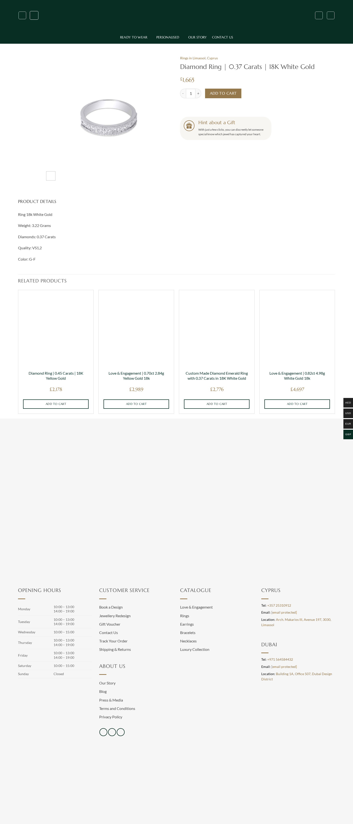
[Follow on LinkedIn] (121, 732)
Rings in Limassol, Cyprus (199, 58)
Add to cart (223, 93)
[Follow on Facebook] (103, 732)
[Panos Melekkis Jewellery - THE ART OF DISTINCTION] (176, 15)
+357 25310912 (279, 605)
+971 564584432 (280, 659)
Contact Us (222, 37)
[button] (22, 15)
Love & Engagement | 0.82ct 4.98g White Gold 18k (297, 375)
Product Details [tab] (37, 201)
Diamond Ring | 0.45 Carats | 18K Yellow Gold (56, 375)
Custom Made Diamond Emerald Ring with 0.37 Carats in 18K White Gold (217, 375)
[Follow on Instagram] (112, 732)
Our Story (197, 37)
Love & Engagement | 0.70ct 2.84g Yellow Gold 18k (136, 375)
